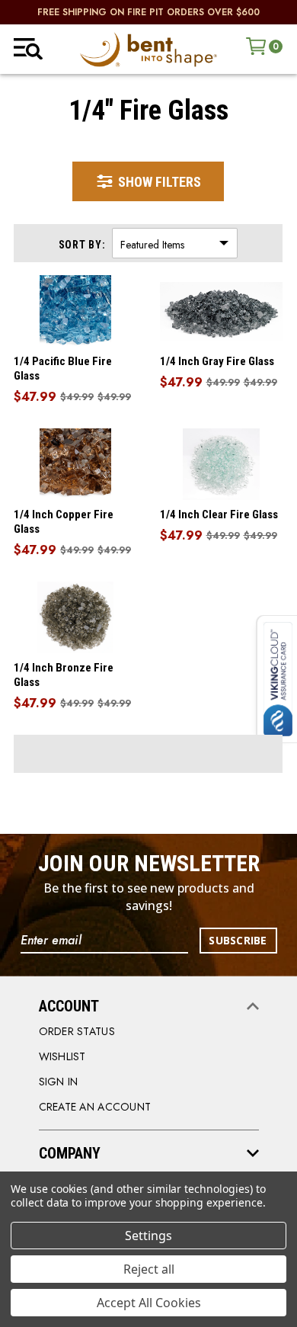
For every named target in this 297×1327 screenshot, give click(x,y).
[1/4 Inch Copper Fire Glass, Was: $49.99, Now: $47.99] (75, 464)
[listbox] (175, 243)
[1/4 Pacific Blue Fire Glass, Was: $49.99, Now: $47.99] (75, 311)
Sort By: (82, 245)
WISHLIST (62, 1056)
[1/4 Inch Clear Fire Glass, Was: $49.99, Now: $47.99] (221, 464)
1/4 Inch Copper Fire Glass (63, 522)
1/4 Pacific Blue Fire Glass (63, 368)
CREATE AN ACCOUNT (95, 1106)
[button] (148, 181)
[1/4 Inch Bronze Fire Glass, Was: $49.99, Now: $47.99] (75, 617)
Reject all (148, 1269)
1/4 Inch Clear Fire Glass (219, 514)
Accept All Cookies (149, 1302)
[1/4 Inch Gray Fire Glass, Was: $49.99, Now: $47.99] (221, 311)
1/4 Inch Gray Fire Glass (217, 361)
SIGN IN (58, 1081)
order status (77, 1031)
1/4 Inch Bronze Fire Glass (63, 675)
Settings (148, 1235)
